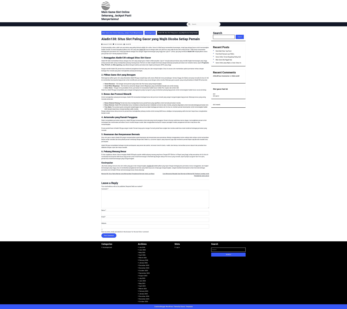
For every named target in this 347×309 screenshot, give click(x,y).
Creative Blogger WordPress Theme (166, 306)
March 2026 (143, 258)
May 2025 (142, 283)
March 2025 (143, 288)
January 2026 (143, 263)
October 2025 (143, 270)
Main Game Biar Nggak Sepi (224, 60)
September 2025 (144, 273)
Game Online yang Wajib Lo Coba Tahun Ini (228, 63)
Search (217, 33)
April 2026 (142, 255)
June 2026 (142, 250)
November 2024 (144, 299)
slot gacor (216, 96)
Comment (104, 189)
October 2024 (143, 301)
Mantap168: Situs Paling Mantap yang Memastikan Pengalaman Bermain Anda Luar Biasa (127, 174)
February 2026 (143, 260)
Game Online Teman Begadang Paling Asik (228, 57)
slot (214, 94)
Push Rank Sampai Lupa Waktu (225, 54)
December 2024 (144, 296)
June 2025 (142, 281)
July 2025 (142, 278)
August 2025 (143, 276)
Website (103, 223)
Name (103, 210)
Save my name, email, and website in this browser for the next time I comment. (125, 232)
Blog (103, 28)
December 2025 (144, 265)
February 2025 (143, 291)
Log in (178, 247)
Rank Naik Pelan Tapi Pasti (223, 51)
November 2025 (144, 268)
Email (103, 217)
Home (104, 33)
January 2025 (143, 294)
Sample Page (106, 38)
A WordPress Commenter (221, 76)
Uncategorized (150, 33)
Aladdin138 (150, 166)
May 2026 (142, 252)
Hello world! (235, 76)
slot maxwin (216, 104)
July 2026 (142, 247)
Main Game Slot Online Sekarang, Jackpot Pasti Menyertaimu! (116, 15)
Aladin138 (142, 49)
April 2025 (142, 286)
